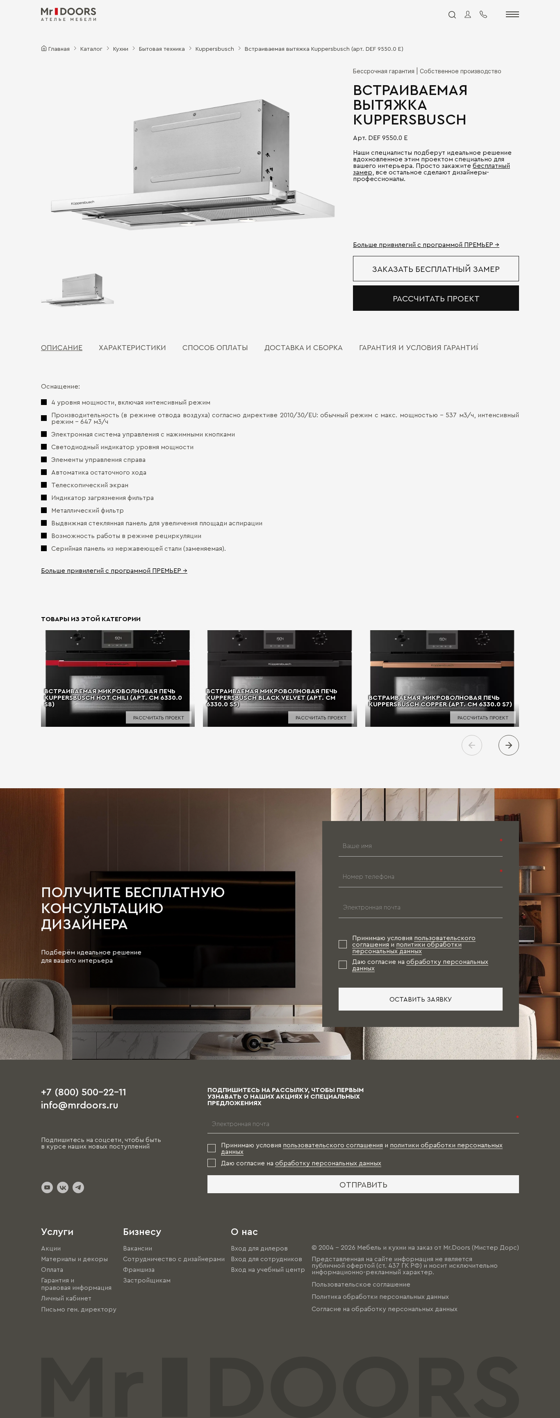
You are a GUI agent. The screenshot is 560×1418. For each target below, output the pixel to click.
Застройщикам (147, 1280)
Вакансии (137, 1248)
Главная (59, 48)
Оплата (52, 1269)
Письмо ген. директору (78, 1309)
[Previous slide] (472, 745)
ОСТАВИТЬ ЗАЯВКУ (420, 999)
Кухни (120, 48)
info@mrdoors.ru (79, 1104)
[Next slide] (509, 745)
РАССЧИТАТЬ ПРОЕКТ (436, 298)
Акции (51, 1248)
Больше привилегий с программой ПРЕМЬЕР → (426, 244)
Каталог (91, 48)
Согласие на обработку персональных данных (385, 1308)
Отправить (363, 1184)
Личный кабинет (66, 1298)
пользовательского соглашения (333, 1145)
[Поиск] (451, 14)
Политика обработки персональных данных (380, 1296)
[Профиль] (468, 14)
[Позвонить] (483, 14)
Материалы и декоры (74, 1258)
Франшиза (139, 1269)
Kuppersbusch (215, 48)
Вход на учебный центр (268, 1269)
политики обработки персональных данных (407, 947)
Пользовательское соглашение (361, 1284)
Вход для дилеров (259, 1248)
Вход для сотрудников (266, 1258)
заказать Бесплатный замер (436, 269)
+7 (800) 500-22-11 (83, 1091)
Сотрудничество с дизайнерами (174, 1258)
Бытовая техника (162, 48)
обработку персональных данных (328, 1163)
